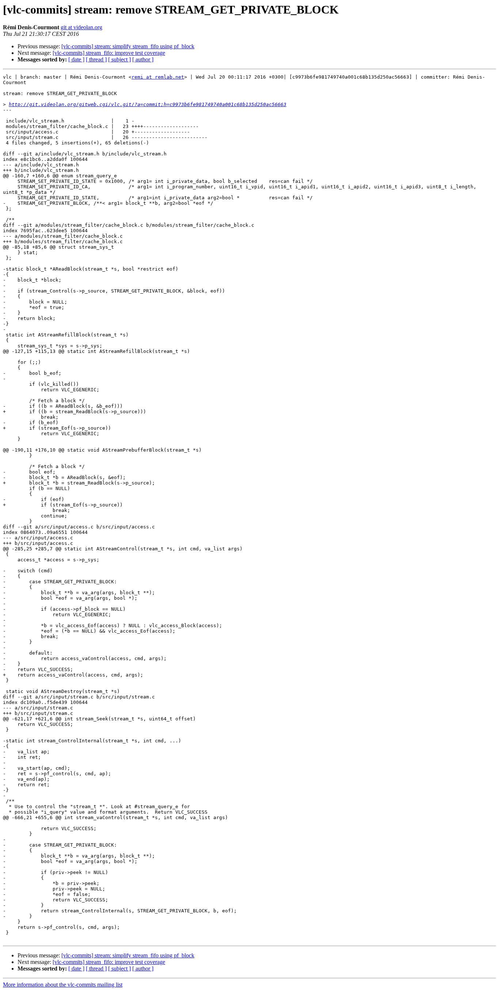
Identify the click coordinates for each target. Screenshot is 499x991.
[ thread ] (96, 59)
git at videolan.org (81, 27)
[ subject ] (119, 59)
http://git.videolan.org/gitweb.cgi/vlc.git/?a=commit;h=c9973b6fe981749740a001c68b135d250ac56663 (147, 104)
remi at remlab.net (158, 77)
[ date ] (76, 59)
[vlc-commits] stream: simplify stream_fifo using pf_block (127, 46)
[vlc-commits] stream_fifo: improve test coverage (109, 53)
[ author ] (142, 59)
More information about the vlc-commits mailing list (62, 984)
